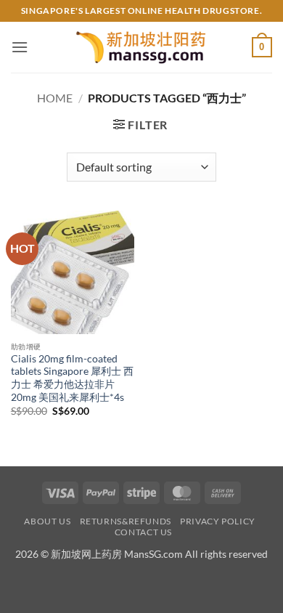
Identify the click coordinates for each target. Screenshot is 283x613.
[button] (19, 47)
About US (47, 521)
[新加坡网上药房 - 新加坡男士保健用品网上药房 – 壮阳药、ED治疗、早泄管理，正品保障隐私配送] (141, 47)
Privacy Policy (217, 521)
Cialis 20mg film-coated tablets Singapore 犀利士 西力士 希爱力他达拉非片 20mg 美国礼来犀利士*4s (72, 378)
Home (55, 98)
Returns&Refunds (125, 521)
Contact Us (143, 532)
